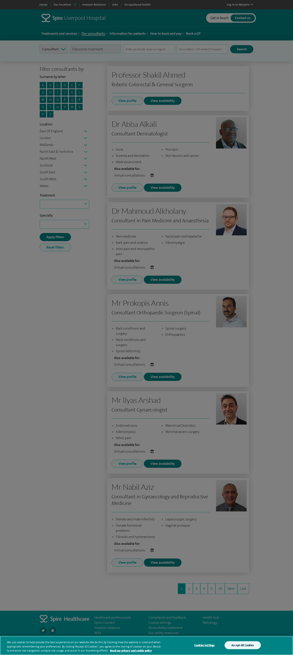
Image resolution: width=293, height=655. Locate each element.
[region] (146, 645)
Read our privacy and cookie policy (131, 650)
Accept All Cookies (242, 645)
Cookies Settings (204, 645)
